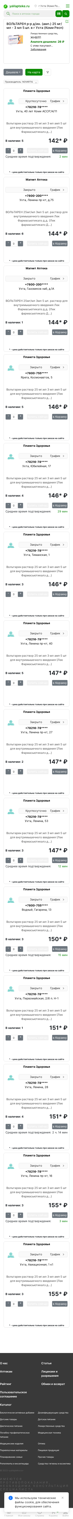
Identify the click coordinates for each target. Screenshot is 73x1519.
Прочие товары (46, 1457)
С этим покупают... (41, 45)
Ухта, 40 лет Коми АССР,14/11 (36, 111)
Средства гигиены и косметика (54, 1463)
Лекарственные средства (43, 33)
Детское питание (46, 1419)
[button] (58, 13)
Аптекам (6, 1371)
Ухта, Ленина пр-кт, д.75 (36, 200)
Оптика (41, 1443)
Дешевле (12, 72)
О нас (4, 1363)
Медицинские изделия (11, 1443)
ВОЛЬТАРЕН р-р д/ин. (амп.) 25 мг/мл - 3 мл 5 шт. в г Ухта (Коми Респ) (35, 26)
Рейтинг (5, 1384)
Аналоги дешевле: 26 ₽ (47, 41)
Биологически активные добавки (17, 1412)
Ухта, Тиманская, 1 (37, 555)
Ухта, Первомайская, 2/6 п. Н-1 (36, 998)
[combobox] (33, 14)
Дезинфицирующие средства (53, 1412)
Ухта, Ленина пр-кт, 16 (36, 1176)
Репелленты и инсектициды (14, 1463)
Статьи (46, 1363)
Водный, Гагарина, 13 (36, 909)
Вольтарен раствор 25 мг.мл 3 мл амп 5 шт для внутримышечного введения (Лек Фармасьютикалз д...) (36, 128)
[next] (25, 39)
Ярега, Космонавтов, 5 (36, 377)
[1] (18, 40)
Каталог (6, 1404)
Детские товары (8, 1419)
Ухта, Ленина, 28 (36, 1087)
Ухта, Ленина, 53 (36, 821)
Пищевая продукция (48, 1450)
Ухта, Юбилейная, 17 (36, 466)
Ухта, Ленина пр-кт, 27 (36, 732)
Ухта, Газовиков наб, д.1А (36, 288)
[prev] (9, 39)
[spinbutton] (14, 150)
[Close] (62, 1498)
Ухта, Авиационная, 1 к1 (36, 1264)
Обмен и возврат (53, 1384)
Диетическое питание (11, 1426)
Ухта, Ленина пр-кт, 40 (36, 643)
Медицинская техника (49, 1432)
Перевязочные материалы (13, 1450)
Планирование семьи (11, 1457)
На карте (34, 72)
